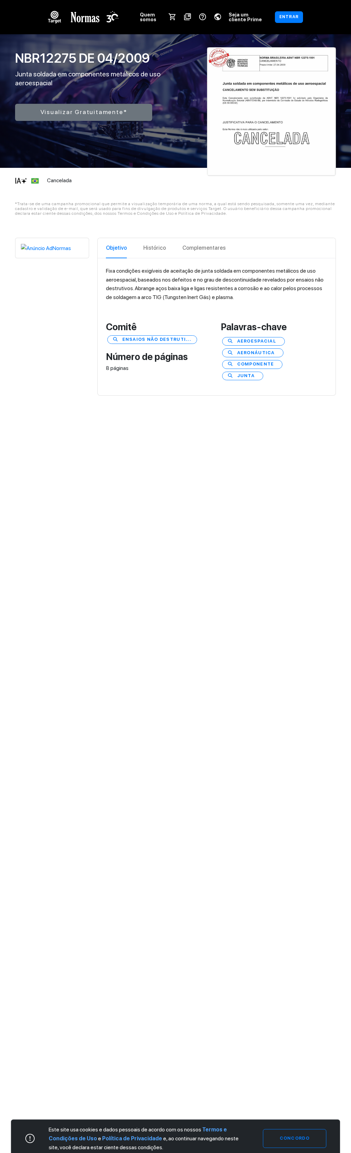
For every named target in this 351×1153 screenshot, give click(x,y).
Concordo (295, 1138)
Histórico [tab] (154, 248)
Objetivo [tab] (116, 248)
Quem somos (148, 17)
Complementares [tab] (204, 248)
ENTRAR (289, 16)
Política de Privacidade (132, 1138)
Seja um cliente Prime (245, 17)
